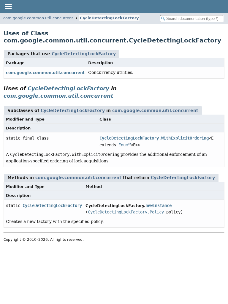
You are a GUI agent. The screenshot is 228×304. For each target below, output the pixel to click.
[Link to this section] (117, 96)
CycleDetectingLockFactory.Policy (126, 212)
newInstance (158, 205)
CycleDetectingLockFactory (109, 18)
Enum (123, 144)
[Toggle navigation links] (8, 6)
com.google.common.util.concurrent (38, 18)
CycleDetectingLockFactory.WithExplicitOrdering (154, 138)
